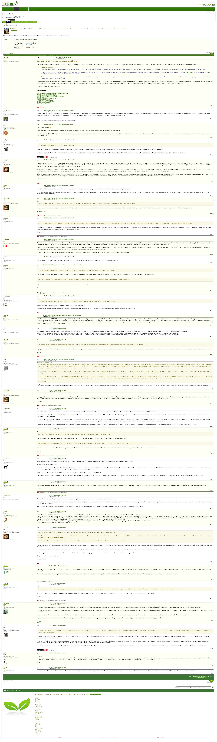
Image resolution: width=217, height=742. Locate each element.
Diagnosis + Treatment (8, 9)
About (31, 9)
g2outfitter (6, 185)
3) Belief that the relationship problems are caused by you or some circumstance (50, 96)
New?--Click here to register (30, 21)
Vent (5, 359)
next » (212, 52)
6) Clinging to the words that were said (43, 99)
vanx (5, 328)
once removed (7, 295)
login (13, 13)
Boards (8, 21)
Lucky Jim (6, 57)
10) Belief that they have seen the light (43, 103)
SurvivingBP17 (7, 495)
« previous (208, 52)
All (8, 53)
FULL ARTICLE (74, 398)
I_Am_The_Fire (7, 110)
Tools (26, 9)
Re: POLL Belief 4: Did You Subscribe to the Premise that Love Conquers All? (62, 265)
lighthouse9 (6, 603)
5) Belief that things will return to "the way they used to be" (47, 98)
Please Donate (14, 21)
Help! (4, 21)
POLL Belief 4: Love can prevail (64, 35)
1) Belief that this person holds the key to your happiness (46, 94)
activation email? (13, 14)
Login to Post (20, 21)
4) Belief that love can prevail (42, 97)
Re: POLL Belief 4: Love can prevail (58, 328)
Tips (22, 9)
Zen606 (5, 653)
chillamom (6, 315)
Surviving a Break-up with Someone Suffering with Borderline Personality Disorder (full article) (52, 93)
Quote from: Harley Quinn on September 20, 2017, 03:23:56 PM (45, 362)
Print (211, 680)
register (17, 13)
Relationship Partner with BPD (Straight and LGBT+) (18, 35)
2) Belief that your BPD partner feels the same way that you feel (47, 95)
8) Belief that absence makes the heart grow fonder (45, 101)
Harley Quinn (6, 159)
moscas (5, 511)
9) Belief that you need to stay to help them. (44, 102)
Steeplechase (7, 458)
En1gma (5, 256)
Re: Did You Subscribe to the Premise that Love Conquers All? (59, 110)
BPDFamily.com (6, 35)
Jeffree (5, 565)
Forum (16, 9)
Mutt (5, 139)
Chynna (5, 667)
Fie (4, 124)
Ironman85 (6, 239)
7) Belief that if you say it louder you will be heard (45, 100)
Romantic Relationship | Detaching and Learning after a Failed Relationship (42, 35)
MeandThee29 (7, 408)
